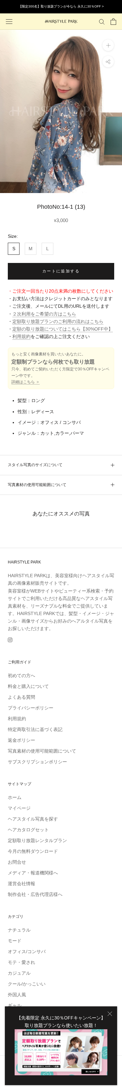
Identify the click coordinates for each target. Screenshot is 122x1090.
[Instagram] (10, 639)
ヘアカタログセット (28, 829)
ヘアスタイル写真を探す (33, 819)
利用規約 (21, 336)
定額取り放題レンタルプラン (37, 840)
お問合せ (17, 862)
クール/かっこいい (27, 983)
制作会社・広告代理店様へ (35, 894)
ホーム (14, 797)
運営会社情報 (21, 883)
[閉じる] (109, 1013)
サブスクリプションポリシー (37, 761)
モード (14, 940)
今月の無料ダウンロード (33, 851)
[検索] (102, 21)
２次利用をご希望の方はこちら (44, 314)
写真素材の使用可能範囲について (37, 484)
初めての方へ (21, 675)
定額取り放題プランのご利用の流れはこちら (57, 321)
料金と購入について (28, 686)
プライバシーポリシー (30, 707)
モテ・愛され (21, 962)
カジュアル (19, 973)
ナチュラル (19, 930)
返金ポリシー (21, 740)
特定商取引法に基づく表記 (35, 729)
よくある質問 (21, 697)
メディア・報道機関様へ (33, 872)
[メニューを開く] (9, 21)
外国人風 (17, 994)
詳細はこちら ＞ (25, 382)
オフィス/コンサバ (27, 951)
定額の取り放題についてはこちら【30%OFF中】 (62, 329)
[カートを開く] (113, 21)
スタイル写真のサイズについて (35, 465)
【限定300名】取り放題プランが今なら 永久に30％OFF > (61, 6)
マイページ (19, 808)
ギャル (14, 1005)
